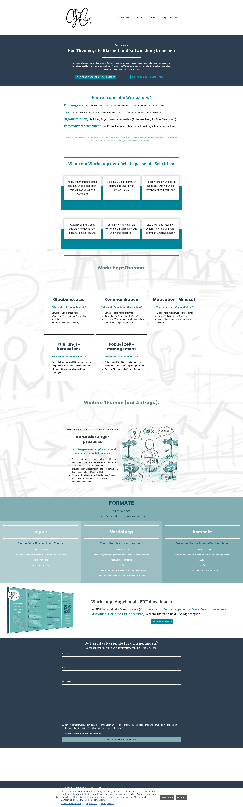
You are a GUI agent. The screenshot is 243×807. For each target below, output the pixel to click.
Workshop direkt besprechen (147, 76)
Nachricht (66, 682)
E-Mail (65, 668)
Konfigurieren (107, 803)
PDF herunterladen (162, 621)
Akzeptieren (167, 797)
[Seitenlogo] (79, 17)
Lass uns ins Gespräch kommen (121, 739)
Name (65, 654)
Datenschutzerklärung (71, 803)
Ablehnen (181, 797)
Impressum (91, 803)
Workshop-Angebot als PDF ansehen (95, 76)
